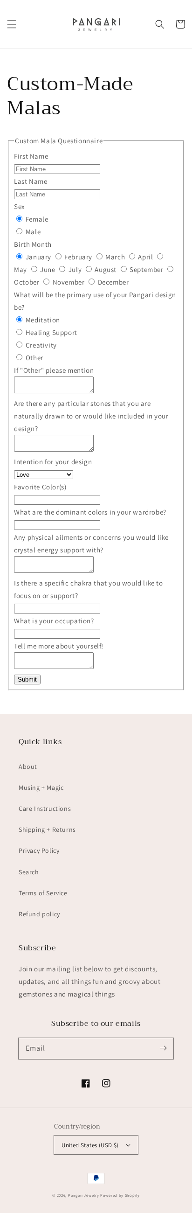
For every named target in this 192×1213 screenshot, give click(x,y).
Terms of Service (43, 893)
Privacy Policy (39, 850)
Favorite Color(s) (40, 486)
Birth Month (33, 244)
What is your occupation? (54, 620)
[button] (11, 24)
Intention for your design (53, 461)
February (78, 256)
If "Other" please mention (54, 370)
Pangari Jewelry (83, 1195)
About (28, 766)
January (38, 256)
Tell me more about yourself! (58, 645)
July (75, 269)
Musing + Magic (41, 787)
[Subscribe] (163, 1048)
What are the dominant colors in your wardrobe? (90, 512)
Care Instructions (45, 808)
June (48, 269)
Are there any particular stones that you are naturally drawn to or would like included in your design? (91, 416)
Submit (27, 679)
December (112, 282)
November (68, 282)
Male (32, 231)
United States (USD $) (90, 1145)
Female (36, 219)
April (146, 256)
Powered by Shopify (120, 1195)
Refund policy (39, 914)
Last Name (30, 181)
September (146, 269)
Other (33, 357)
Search (29, 872)
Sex (19, 206)
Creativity (40, 345)
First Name (31, 156)
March (115, 256)
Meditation (42, 319)
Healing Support (50, 332)
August (105, 269)
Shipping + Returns (47, 829)
